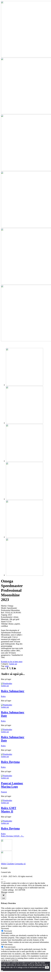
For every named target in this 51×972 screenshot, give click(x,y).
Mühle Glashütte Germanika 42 (13, 864)
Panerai (4, 792)
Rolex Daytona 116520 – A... (12, 836)
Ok (47, 967)
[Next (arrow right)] (4, 881)
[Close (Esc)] (2, 879)
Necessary (8, 931)
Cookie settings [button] (8, 890)
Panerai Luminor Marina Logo (12, 785)
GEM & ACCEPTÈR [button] (9, 960)
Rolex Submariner (12, 691)
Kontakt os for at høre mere (11, 662)
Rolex (3, 696)
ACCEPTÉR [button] (20, 890)
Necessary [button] (5, 928)
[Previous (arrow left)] (2, 881)
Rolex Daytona (10, 761)
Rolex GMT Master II (8, 809)
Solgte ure (13, 664)
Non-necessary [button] (7, 944)
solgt (7, 666)
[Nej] (2, 970)
